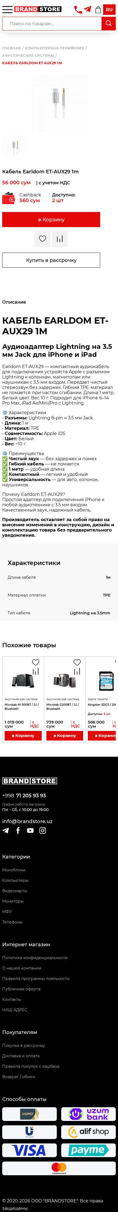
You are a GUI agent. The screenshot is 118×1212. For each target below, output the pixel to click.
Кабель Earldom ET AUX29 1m (32, 63)
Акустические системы (29, 55)
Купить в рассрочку (51, 260)
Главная (13, 48)
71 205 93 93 (31, 796)
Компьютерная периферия (56, 48)
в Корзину (51, 220)
